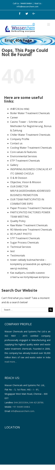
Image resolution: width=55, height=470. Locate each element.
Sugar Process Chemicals (24, 242)
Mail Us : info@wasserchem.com (29, 5)
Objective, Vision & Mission (25, 182)
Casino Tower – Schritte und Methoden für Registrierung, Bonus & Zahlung (30, 126)
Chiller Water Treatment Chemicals (30, 134)
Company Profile (19, 139)
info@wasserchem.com (22, 411)
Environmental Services (23, 156)
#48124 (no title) (19, 109)
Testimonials (17, 255)
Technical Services (20, 247)
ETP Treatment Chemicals (25, 160)
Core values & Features (23, 152)
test (12, 251)
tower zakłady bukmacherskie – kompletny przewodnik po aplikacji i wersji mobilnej (30, 264)
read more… (11, 361)
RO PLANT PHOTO (21, 234)
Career (14, 117)
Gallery (14, 165)
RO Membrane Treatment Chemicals (31, 229)
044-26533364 (21, 402)
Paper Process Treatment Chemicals (31, 208)
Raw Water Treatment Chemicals (29, 225)
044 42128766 (36, 402)
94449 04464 (26, 3)
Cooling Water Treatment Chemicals (31, 147)
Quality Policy (18, 221)
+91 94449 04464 (21, 406)
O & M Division (18, 178)
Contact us (16, 143)
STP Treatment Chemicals (25, 238)
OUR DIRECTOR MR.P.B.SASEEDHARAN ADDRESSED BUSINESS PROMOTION (30, 191)
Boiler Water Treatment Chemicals (30, 113)
